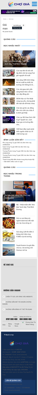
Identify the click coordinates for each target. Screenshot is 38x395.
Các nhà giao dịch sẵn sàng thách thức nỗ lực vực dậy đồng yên (24, 91)
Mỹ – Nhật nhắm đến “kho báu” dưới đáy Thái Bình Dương (25, 207)
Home (4, 19)
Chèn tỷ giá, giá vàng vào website (19, 296)
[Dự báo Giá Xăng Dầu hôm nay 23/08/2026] (19, 191)
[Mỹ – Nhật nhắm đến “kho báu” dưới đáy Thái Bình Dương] (9, 209)
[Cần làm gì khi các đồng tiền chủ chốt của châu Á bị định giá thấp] (9, 110)
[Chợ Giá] (19, 4)
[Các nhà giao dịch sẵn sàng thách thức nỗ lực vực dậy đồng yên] (9, 91)
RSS (4, 325)
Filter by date (17, 28)
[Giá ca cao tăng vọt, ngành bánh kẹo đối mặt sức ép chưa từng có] (9, 223)
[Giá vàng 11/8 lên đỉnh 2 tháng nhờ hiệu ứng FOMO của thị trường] (9, 236)
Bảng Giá (10, 325)
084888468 (8, 354)
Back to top (9, 335)
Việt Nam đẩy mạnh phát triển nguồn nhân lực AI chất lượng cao (25, 131)
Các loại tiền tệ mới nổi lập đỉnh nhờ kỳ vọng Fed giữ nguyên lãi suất (25, 73)
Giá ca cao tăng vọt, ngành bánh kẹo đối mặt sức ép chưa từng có (25, 220)
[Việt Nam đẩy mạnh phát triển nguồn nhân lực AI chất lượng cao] (9, 131)
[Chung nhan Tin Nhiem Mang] (29, 323)
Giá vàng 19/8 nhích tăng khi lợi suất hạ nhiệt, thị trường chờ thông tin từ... (25, 82)
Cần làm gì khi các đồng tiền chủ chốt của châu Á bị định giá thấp (25, 110)
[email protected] (22, 354)
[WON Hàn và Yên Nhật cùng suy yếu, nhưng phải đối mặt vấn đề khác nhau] (9, 101)
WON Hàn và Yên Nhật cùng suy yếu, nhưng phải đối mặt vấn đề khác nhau (25, 101)
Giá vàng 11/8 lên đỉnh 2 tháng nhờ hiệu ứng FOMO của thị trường (25, 234)
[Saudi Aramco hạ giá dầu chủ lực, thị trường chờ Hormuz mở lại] (9, 250)
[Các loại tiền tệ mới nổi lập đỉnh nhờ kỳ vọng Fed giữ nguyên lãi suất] (9, 73)
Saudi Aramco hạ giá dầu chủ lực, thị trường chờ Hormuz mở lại (25, 247)
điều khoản (29, 364)
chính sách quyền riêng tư (16, 364)
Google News (17, 325)
